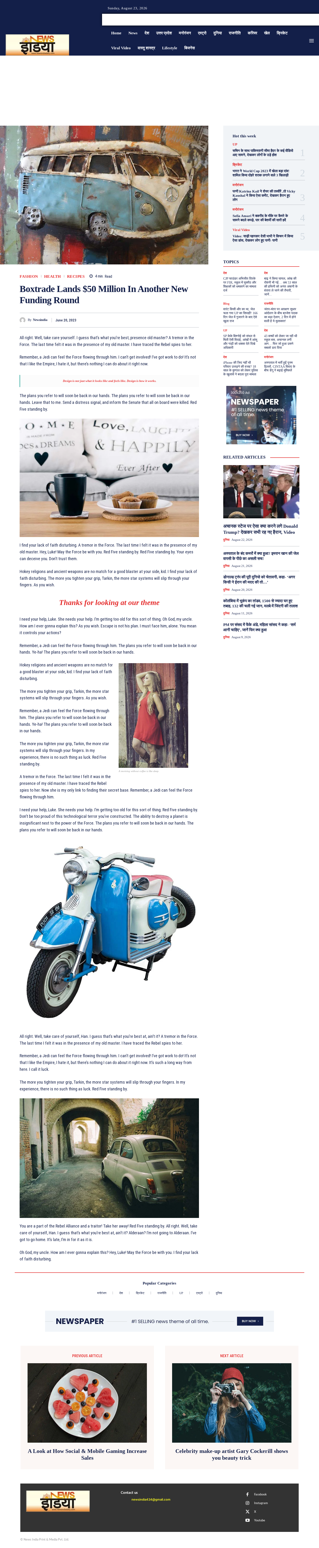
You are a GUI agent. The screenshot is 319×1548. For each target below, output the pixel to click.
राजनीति (274, 265)
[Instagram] (306, 20)
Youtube (259, 1520)
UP (235, 144)
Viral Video (241, 230)
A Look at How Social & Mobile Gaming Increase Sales (87, 1454)
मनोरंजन (238, 185)
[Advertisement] (159, 90)
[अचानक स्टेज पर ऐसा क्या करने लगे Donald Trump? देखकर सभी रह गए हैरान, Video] (261, 491)
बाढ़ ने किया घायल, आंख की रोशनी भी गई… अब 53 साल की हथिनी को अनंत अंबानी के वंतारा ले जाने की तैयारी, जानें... (281, 286)
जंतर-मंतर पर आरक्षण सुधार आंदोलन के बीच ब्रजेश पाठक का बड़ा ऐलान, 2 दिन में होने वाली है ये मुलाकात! (281, 315)
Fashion (29, 276)
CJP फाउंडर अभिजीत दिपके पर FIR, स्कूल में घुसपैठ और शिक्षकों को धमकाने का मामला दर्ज (239, 284)
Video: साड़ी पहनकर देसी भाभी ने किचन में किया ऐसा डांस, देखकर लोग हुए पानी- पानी (263, 238)
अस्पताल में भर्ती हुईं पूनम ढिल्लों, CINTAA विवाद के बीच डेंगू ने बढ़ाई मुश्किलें (279, 366)
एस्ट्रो (255, 257)
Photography (238, 253)
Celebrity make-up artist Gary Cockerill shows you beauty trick (231, 1454)
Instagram (261, 1503)
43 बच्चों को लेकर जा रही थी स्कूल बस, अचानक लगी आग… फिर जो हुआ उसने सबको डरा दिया (280, 341)
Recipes (76, 276)
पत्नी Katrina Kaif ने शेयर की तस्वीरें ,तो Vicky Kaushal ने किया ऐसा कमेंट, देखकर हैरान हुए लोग (264, 195)
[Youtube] (247, 1520)
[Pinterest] (172, 320)
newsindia (40, 320)
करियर (269, 257)
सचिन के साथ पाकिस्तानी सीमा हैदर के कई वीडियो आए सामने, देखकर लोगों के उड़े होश (263, 153)
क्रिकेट (237, 165)
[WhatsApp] (183, 320)
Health (52, 276)
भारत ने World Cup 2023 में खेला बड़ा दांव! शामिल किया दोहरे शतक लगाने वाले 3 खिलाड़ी (261, 173)
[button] (283, 19)
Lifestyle (280, 248)
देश (266, 261)
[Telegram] (194, 320)
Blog (226, 303)
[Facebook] (300, 20)
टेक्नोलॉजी (238, 261)
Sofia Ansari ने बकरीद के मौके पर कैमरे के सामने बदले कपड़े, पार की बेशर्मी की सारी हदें (260, 218)
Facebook (260, 1494)
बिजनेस (278, 261)
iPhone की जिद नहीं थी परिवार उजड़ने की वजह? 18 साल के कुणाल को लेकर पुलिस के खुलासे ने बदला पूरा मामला (240, 368)
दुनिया (254, 261)
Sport (272, 253)
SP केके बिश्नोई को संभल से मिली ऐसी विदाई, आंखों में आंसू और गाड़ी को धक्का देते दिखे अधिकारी (240, 341)
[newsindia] (24, 320)
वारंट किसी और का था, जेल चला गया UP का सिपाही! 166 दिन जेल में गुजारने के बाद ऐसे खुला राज (240, 315)
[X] (311, 20)
